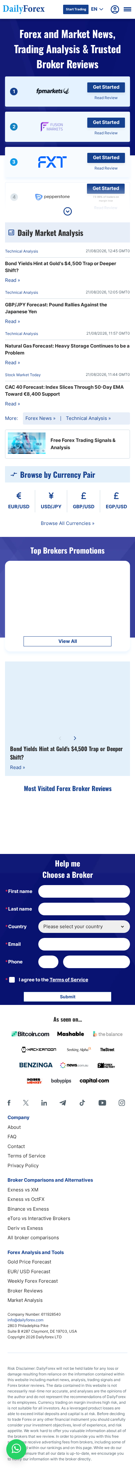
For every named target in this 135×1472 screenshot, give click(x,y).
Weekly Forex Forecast (33, 1281)
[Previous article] (60, 738)
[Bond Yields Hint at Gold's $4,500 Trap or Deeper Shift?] (67, 696)
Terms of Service (69, 980)
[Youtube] (102, 1103)
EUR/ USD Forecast (29, 1271)
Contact (16, 1146)
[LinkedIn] (44, 1103)
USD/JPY (51, 507)
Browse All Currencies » (67, 523)
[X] (26, 1103)
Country (17, 926)
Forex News (40, 418)
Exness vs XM (23, 1190)
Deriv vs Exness (25, 1228)
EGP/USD (116, 507)
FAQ (12, 1137)
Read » (17, 767)
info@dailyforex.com (25, 1320)
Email (14, 944)
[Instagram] (122, 1103)
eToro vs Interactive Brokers (39, 1218)
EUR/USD (19, 507)
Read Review (106, 97)
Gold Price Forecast (29, 1262)
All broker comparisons (33, 1238)
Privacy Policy (23, 1165)
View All (67, 641)
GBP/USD (83, 507)
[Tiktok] (82, 1103)
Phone (15, 962)
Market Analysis (25, 1300)
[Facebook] (9, 1103)
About (14, 1127)
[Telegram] (62, 1103)
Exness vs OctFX (26, 1199)
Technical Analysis (88, 418)
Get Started (106, 87)
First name (20, 891)
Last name (20, 909)
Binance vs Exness (28, 1209)
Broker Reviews (25, 1291)
